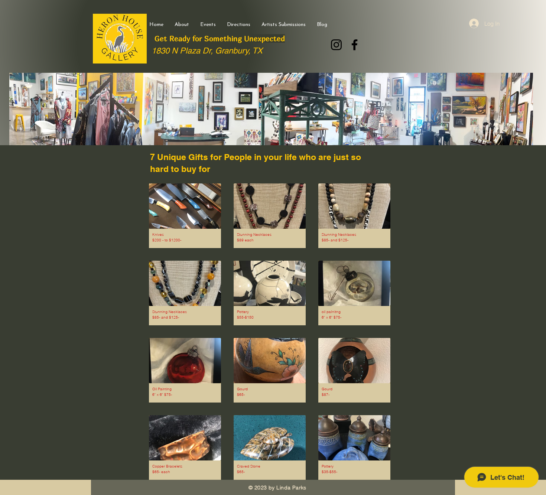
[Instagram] (336, 45)
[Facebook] (354, 45)
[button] (185, 215)
